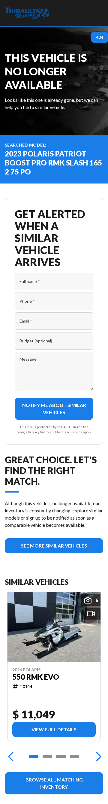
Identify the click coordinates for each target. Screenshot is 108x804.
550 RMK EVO (35, 677)
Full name (30, 281)
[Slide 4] (75, 756)
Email (26, 320)
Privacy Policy (38, 432)
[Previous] (11, 757)
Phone (27, 301)
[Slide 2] (47, 756)
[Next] (97, 757)
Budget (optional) (36, 340)
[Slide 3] (61, 756)
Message (28, 359)
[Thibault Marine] (27, 13)
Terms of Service (69, 432)
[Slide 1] (33, 756)
